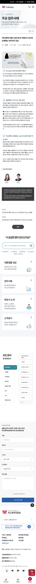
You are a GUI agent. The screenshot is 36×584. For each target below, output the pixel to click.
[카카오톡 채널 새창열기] (18, 571)
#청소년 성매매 (18, 254)
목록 (18, 227)
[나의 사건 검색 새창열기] (7, 571)
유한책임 (20, 538)
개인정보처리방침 (23, 535)
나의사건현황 (19, 2)
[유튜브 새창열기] (23, 571)
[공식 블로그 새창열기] (12, 571)
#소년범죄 (31, 252)
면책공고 (4, 538)
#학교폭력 (5, 252)
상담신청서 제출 (18, 500)
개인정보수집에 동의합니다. (19, 494)
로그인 (12, 2)
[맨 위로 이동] (32, 505)
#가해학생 (14, 252)
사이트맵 (20, 540)
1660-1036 (30, 2)
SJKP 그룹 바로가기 (10, 520)
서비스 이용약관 (6, 535)
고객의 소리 (5, 543)
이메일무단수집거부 (7, 540)
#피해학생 (22, 252)
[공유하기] (33, 31)
